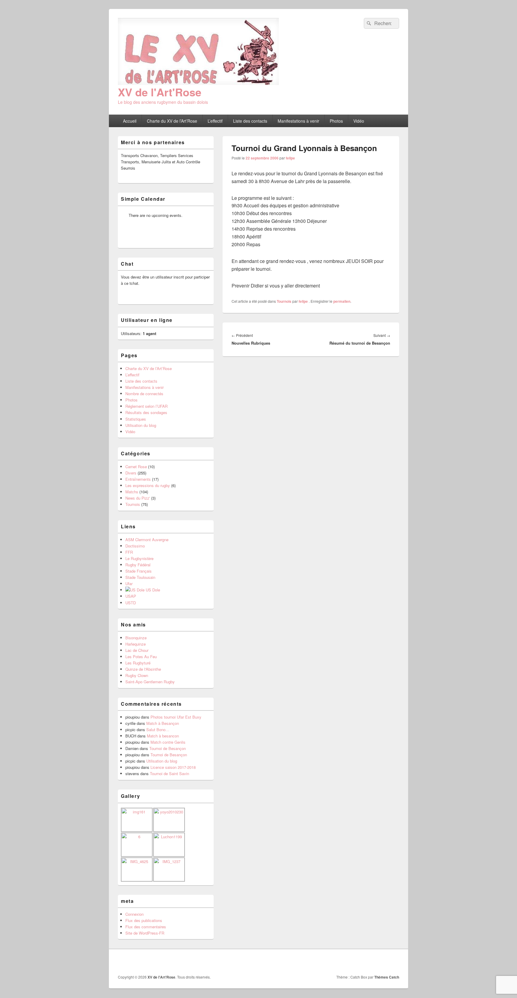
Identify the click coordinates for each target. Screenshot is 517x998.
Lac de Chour (136, 650)
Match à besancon (163, 736)
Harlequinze (135, 644)
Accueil (129, 121)
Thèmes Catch (386, 977)
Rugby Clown (136, 675)
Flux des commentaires (145, 926)
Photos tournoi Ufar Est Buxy (175, 717)
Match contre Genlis (167, 742)
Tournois (284, 301)
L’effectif (215, 121)
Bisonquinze (136, 638)
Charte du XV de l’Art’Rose (172, 121)
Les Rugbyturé (137, 663)
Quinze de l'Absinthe (143, 669)
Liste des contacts (250, 121)
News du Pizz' (137, 498)
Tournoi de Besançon (167, 748)
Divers (130, 473)
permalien (341, 301)
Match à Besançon (162, 723)
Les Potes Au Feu (141, 656)
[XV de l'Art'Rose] (198, 83)
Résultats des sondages (146, 412)
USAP (130, 596)
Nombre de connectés (144, 393)
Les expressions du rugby (147, 485)
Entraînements (138, 479)
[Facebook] (381, 962)
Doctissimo (135, 546)
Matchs (131, 492)
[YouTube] (394, 962)
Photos (336, 121)
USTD (130, 603)
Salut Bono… (157, 729)
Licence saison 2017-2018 (173, 767)
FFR (129, 552)
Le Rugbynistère (139, 558)
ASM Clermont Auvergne (146, 539)
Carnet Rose (136, 466)
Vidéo (358, 121)
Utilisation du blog (140, 425)
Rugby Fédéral (137, 565)
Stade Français (138, 571)
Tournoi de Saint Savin (169, 773)
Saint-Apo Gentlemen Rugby (150, 681)
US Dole (152, 590)
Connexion (134, 914)
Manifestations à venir (298, 121)
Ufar (129, 583)
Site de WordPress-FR (144, 933)
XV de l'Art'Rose (159, 92)
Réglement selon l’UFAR (146, 406)
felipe (290, 158)
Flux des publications (143, 920)
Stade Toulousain (140, 577)
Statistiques (135, 419)
